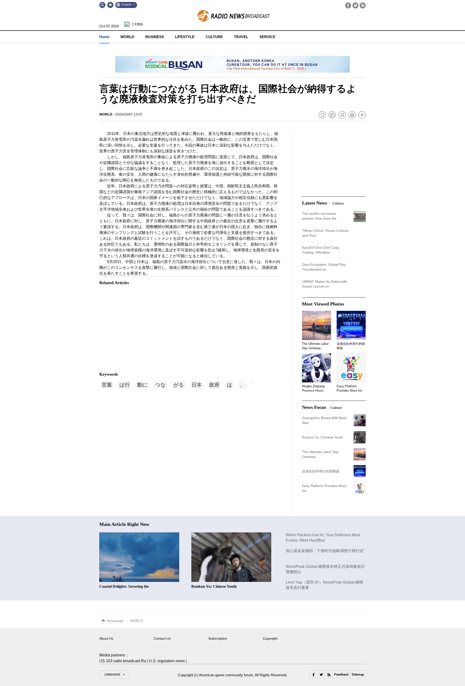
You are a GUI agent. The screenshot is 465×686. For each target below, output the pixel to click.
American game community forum (226, 675)
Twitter (355, 5)
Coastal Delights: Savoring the (124, 586)
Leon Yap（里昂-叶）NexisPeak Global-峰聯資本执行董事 (324, 585)
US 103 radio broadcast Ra (122, 661)
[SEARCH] (102, 5)
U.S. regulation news (167, 661)
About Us (106, 638)
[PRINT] (352, 114)
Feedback (341, 674)
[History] (110, 5)
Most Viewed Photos (323, 303)
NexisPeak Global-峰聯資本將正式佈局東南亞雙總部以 (325, 569)
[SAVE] (342, 114)
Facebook (348, 5)
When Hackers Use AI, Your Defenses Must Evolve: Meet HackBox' (323, 537)
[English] (114, 674)
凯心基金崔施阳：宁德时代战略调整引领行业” (325, 551)
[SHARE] (322, 114)
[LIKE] (332, 114)
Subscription (217, 638)
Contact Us (162, 638)
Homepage (115, 621)
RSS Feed (363, 5)
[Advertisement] (135, 328)
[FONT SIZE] (362, 114)
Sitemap (358, 674)
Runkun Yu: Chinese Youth (214, 586)
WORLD (105, 114)
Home (104, 37)
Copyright (270, 638)
